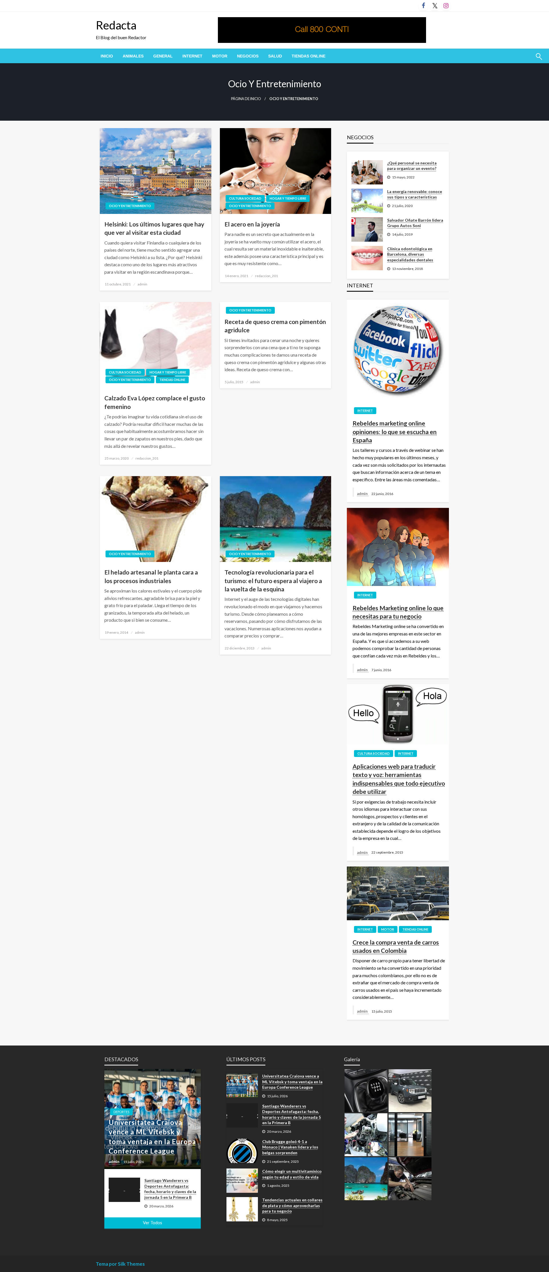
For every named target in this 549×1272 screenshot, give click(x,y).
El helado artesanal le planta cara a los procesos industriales (151, 576)
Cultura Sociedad (245, 198)
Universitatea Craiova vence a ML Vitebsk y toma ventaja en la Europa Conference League (152, 1136)
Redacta (116, 25)
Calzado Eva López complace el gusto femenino (154, 402)
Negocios (247, 56)
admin (142, 284)
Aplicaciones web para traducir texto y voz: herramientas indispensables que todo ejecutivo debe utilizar (399, 779)
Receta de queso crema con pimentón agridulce (275, 325)
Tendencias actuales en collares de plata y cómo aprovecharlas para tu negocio (292, 1205)
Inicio (107, 56)
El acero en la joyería (252, 224)
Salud (275, 56)
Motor (219, 56)
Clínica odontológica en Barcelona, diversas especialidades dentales (410, 254)
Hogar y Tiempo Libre (288, 198)
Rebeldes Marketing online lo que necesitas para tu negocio (398, 612)
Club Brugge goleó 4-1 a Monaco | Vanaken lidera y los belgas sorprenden (290, 1147)
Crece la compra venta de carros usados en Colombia (396, 946)
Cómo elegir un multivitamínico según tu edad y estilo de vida (292, 1174)
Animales (133, 56)
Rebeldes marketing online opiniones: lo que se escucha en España (395, 432)
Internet (192, 56)
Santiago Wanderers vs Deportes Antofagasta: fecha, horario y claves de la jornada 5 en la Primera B (170, 1189)
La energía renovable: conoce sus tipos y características (414, 194)
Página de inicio (246, 99)
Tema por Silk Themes (120, 1264)
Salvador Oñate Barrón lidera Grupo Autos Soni (415, 223)
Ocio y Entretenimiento (130, 206)
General (163, 56)
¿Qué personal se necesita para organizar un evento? (412, 165)
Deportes (121, 1112)
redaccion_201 (266, 276)
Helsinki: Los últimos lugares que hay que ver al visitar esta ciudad (154, 228)
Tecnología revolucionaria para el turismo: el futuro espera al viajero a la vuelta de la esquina (273, 581)
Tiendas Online (308, 56)
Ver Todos (152, 1222)
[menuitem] (107, 56)
